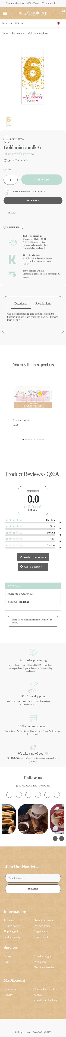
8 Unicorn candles (21, 420)
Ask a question (32, 566)
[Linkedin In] (57, 795)
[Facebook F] (19, 795)
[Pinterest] (47, 795)
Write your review (34, 557)
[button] (5, 13)
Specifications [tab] (43, 303)
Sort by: (12, 601)
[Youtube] (38, 795)
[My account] (56, 13)
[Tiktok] (28, 795)
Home (5, 33)
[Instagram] (9, 795)
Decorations (18, 33)
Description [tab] (20, 303)
